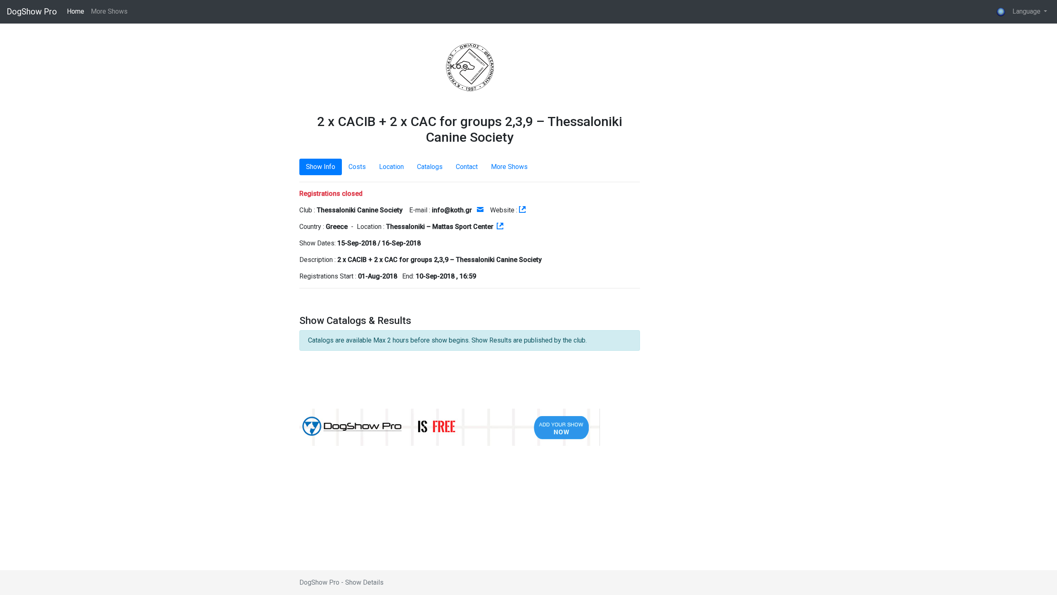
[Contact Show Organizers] (480, 210)
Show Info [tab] (320, 167)
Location (391, 167)
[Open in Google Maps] (500, 227)
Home (75, 11)
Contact (467, 167)
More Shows (109, 11)
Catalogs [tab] (430, 167)
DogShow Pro (32, 12)
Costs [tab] (357, 167)
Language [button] (1024, 11)
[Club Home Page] (522, 210)
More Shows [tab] (509, 167)
